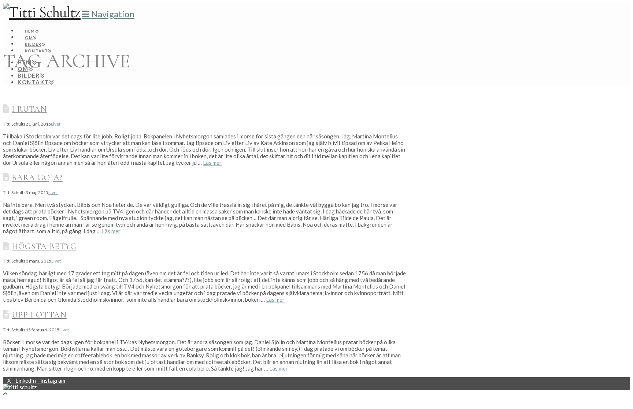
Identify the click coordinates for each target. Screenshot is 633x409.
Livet (55, 124)
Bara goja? (37, 177)
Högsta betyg (44, 246)
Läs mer (212, 162)
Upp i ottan (39, 315)
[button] (108, 13)
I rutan (29, 109)
